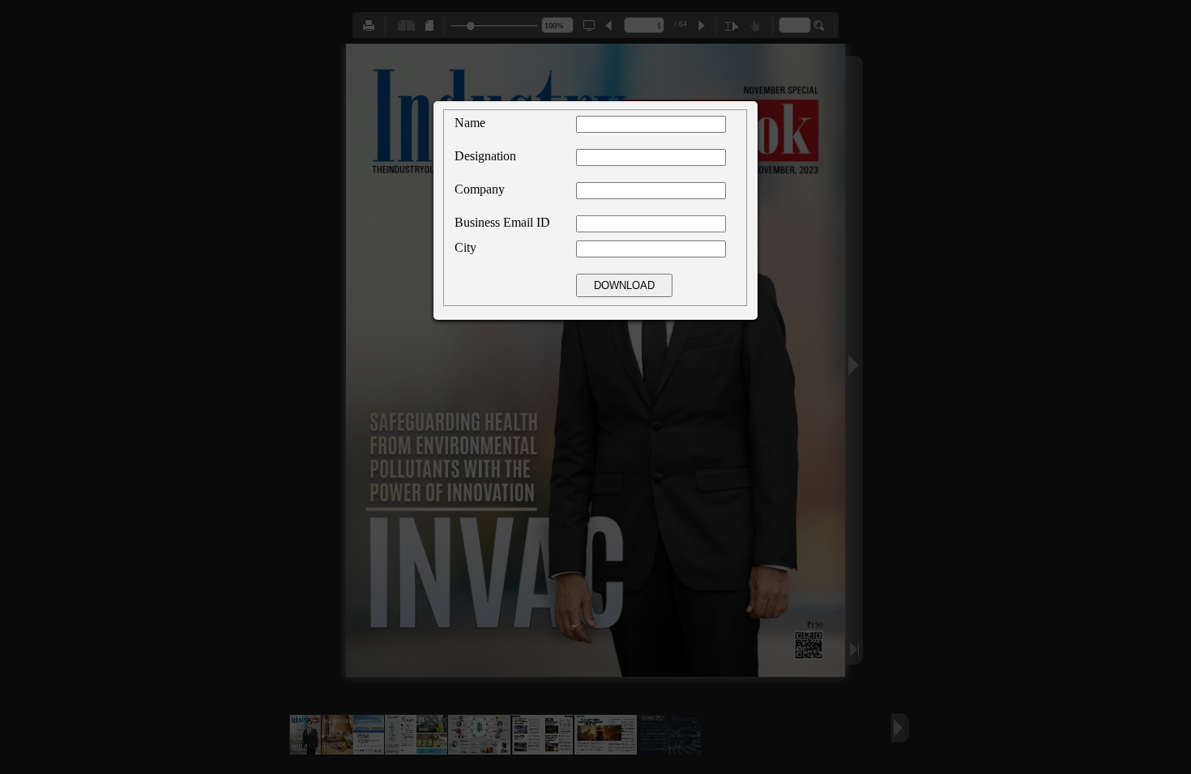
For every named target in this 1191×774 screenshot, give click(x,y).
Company (480, 189)
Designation (485, 156)
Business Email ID (502, 222)
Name (470, 123)
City (465, 247)
